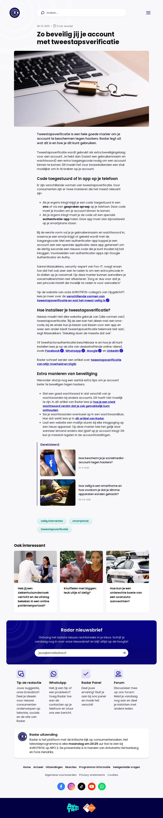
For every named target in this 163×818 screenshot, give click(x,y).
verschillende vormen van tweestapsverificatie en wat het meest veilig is (71, 298)
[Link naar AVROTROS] (73, 808)
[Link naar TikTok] (81, 786)
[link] (52, 521)
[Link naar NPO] (89, 808)
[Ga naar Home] (15, 13)
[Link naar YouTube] (92, 786)
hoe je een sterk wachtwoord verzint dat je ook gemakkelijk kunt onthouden (79, 406)
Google (92, 351)
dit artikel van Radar (89, 418)
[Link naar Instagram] (71, 786)
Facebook (52, 351)
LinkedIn (113, 351)
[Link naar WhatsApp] (102, 786)
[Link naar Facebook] (61, 786)
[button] (148, 13)
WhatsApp (73, 351)
